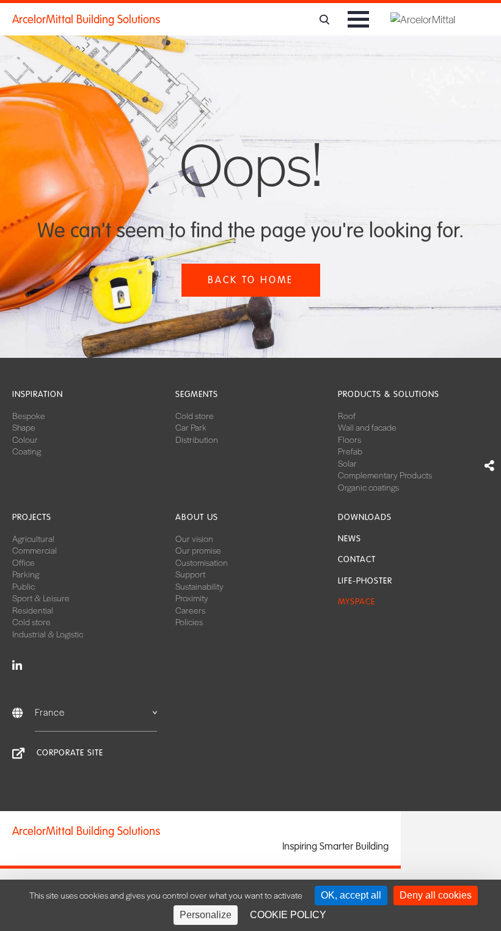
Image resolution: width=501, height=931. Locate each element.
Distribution (196, 439)
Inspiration (37, 394)
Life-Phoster (365, 581)
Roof (347, 415)
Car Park (191, 427)
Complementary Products (385, 475)
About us (196, 517)
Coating (26, 451)
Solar (347, 463)
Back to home (250, 280)
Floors (349, 439)
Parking (25, 574)
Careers (190, 610)
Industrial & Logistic (47, 634)
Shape (23, 427)
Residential (32, 610)
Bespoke (28, 415)
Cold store (194, 415)
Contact (357, 559)
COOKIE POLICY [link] (288, 915)
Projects (31, 517)
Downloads (365, 517)
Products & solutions (388, 394)
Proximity (191, 598)
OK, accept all (351, 895)
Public (23, 586)
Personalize (206, 915)
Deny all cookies (436, 895)
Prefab (350, 451)
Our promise (198, 550)
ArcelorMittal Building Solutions (86, 19)
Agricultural (33, 538)
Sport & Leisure (41, 598)
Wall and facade (367, 427)
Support (190, 574)
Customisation (201, 562)
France (50, 711)
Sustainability (199, 586)
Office (23, 562)
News (349, 538)
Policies (189, 621)
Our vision (194, 538)
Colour (25, 439)
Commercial (34, 550)
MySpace (356, 601)
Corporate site (70, 752)
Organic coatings (368, 487)
